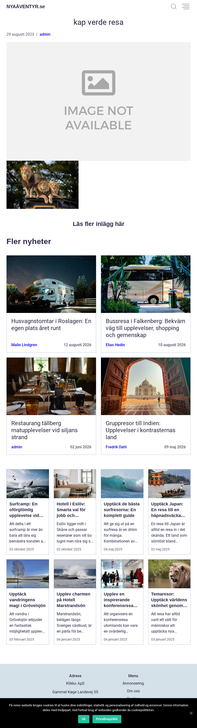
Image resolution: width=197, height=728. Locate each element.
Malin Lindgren (24, 345)
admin (45, 34)
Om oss (133, 691)
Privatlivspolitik (107, 719)
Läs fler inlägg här (98, 223)
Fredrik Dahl (116, 447)
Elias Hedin (115, 345)
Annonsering (133, 683)
